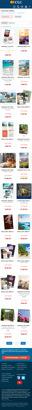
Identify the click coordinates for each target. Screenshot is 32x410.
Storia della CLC (22, 365)
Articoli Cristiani (11, 13)
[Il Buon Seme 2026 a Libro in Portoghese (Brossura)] (8, 222)
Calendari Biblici (21, 13)
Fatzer (24, 297)
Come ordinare (6, 374)
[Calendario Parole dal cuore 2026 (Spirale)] (24, 129)
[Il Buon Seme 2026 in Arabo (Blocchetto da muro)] (8, 251)
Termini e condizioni (8, 375)
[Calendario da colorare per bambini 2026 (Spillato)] (8, 97)
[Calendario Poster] (24, 160)
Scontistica (5, 381)
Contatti (4, 363)
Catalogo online (7, 365)
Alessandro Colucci (24, 203)
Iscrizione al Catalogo (8, 367)
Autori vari (8, 47)
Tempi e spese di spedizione (7, 378)
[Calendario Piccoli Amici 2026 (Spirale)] (24, 282)
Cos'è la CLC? (21, 363)
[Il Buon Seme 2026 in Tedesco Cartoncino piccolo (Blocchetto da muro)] (8, 129)
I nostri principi (21, 367)
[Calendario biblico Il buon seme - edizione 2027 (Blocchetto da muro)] (8, 68)
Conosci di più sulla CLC (8, 400)
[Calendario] (8, 37)
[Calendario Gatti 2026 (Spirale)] (8, 160)
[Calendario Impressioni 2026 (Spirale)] (8, 316)
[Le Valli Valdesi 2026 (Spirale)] (24, 191)
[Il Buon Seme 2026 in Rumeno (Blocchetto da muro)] (24, 97)
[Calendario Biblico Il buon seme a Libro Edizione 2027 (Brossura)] (24, 37)
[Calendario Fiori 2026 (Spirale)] (24, 316)
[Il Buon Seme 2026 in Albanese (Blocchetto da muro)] (8, 282)
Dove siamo (20, 369)
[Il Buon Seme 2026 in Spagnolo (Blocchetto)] (24, 251)
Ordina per (4, 23)
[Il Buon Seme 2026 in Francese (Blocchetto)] (24, 222)
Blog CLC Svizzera (7, 369)
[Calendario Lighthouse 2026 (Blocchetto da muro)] (8, 191)
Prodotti (3, 13)
